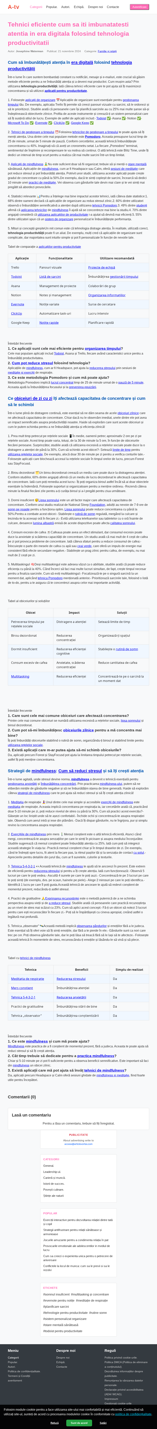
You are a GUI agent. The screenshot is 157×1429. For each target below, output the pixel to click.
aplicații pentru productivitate (66, 90)
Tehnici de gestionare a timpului (32, 132)
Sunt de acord (79, 1423)
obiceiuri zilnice (128, 413)
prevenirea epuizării (82, 387)
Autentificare (139, 7)
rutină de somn (85, 514)
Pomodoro (93, 136)
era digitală (82, 62)
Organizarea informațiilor (107, 295)
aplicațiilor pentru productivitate (60, 246)
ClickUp (59, 123)
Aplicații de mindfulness (27, 164)
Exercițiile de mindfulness (28, 834)
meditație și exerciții (21, 372)
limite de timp (122, 449)
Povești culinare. (53, 1189)
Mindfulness (16, 1046)
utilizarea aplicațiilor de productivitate (63, 214)
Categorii (36, 7)
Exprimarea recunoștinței (62, 898)
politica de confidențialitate (133, 1414)
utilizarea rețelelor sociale (25, 454)
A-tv (13, 7)
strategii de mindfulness (34, 793)
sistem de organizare (59, 219)
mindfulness (50, 168)
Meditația (17, 802)
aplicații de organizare (40, 100)
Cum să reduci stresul (80, 770)
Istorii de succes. (54, 1183)
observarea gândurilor (92, 926)
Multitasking (20, 676)
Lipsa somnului (48, 500)
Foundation (97, 504)
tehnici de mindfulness (35, 958)
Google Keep (80, 123)
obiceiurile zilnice (78, 730)
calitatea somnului (122, 523)
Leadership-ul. (52, 1171)
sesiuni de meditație (124, 168)
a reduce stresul (59, 903)
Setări (103, 1423)
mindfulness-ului (111, 783)
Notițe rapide (49, 323)
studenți (141, 205)
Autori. (65, 7)
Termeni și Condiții (19, 1375)
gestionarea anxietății (22, 783)
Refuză (55, 1423)
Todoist (101, 118)
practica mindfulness (95, 1056)
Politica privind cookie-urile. (121, 1357)
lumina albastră (43, 523)
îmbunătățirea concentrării (58, 783)
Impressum (111, 1398)
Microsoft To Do (18, 123)
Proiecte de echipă (101, 267)
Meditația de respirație (27, 979)
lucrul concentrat (62, 382)
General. (48, 1165)
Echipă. (79, 7)
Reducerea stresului (71, 979)
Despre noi (95, 7)
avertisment (15, 1380)
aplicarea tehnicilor (34, 210)
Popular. (51, 7)
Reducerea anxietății (71, 997)
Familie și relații (107, 51)
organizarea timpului (103, 349)
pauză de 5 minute (130, 382)
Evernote (41, 123)
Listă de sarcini (50, 276)
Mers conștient (22, 988)
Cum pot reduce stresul (32, 363)
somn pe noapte (19, 509)
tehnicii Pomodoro (104, 205)
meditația (14, 806)
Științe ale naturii (53, 1195)
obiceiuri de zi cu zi (33, 398)
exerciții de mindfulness (117, 802)
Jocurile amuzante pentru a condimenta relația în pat (75, 1240)
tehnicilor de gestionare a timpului (95, 132)
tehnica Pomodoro (50, 578)
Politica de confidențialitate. (24, 1371)
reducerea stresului (102, 368)
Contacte (113, 7)
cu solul (138, 852)
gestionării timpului (124, 276)
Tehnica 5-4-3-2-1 (23, 866)
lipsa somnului (131, 720)
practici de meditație (42, 182)
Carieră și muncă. (54, 1177)
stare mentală (137, 164)
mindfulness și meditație (112, 1075)
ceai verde (84, 546)
